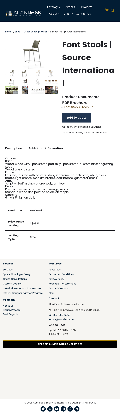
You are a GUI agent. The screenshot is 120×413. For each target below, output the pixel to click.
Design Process (11, 310)
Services (69, 7)
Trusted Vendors (58, 288)
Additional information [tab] (46, 148)
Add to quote (76, 118)
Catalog (52, 7)
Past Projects (10, 314)
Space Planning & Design (17, 274)
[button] (60, 7)
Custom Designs (12, 284)
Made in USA (75, 132)
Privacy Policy (56, 279)
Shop (17, 31)
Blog (67, 13)
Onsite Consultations (15, 279)
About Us (8, 306)
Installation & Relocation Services (22, 288)
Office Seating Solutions (36, 31)
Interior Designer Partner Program (23, 293)
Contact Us (83, 13)
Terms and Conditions (61, 274)
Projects (86, 7)
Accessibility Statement (62, 284)
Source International (95, 132)
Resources (55, 270)
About (53, 13)
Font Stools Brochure (78, 107)
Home (8, 31)
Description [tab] (13, 148)
